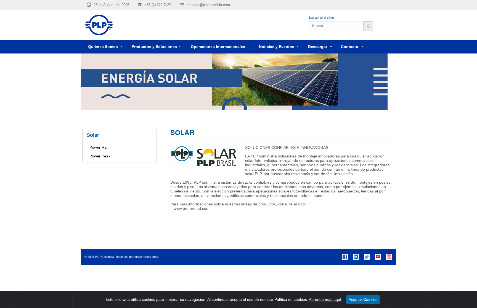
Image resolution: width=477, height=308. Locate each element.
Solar (93, 135)
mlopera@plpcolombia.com (208, 5)
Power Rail (98, 147)
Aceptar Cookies (363, 299)
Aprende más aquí (325, 299)
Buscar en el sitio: (321, 17)
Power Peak (99, 156)
